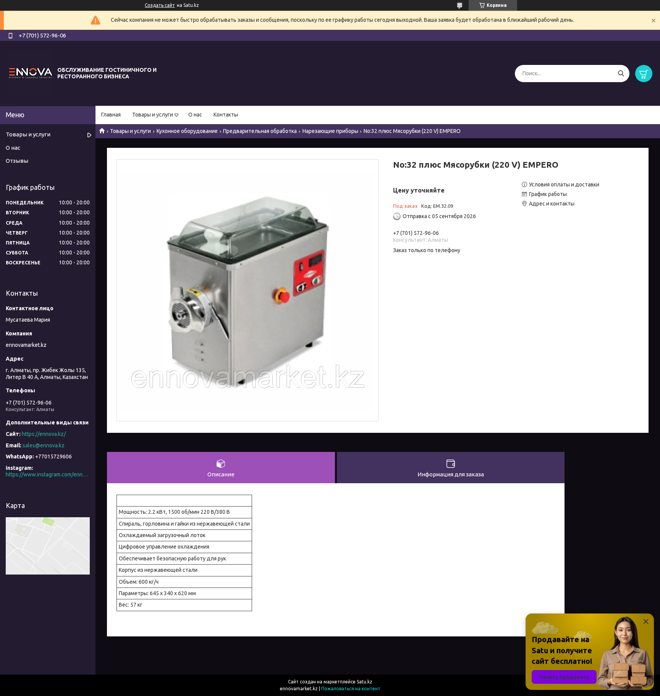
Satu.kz (364, 681)
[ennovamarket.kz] (30, 73)
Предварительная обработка (260, 131)
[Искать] (620, 73)
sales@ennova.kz (44, 445)
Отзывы (17, 160)
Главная (111, 115)
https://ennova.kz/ (44, 434)
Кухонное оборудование (187, 131)
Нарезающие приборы (330, 131)
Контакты (226, 115)
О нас (195, 115)
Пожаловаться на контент (350, 688)
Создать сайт (160, 5)
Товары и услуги (152, 115)
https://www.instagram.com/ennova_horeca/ (48, 474)
